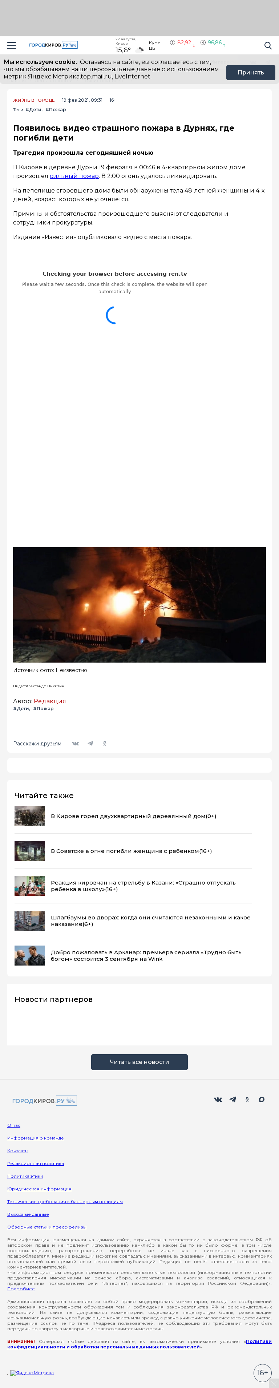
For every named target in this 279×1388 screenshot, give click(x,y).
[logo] (43, 1101)
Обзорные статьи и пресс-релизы (46, 1227)
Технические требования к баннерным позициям (65, 1201)
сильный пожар (74, 176)
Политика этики (25, 1176)
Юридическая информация (39, 1188)
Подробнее (21, 1288)
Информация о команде (35, 1138)
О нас (13, 1125)
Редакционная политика (35, 1163)
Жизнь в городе (34, 100)
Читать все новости (139, 1062)
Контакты (17, 1150)
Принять (251, 72)
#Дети (33, 109)
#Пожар (55, 109)
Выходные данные (28, 1214)
